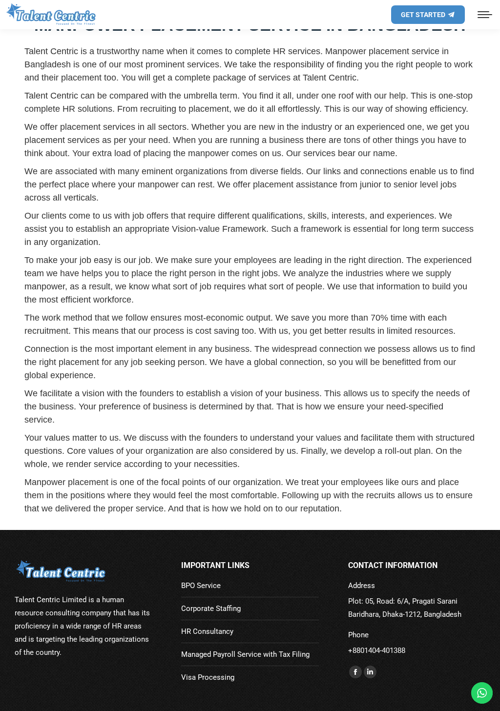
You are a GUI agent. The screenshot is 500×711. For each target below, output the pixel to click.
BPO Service (201, 585)
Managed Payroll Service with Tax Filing (245, 654)
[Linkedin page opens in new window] (370, 672)
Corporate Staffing (211, 608)
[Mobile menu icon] (485, 14)
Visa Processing (207, 677)
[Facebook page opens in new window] (355, 672)
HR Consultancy (207, 631)
